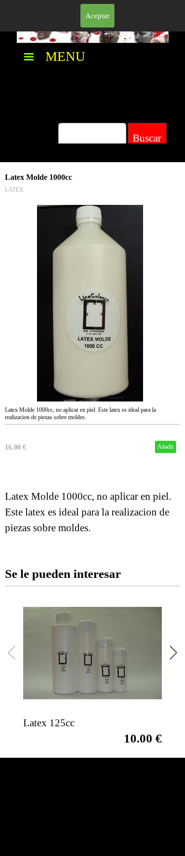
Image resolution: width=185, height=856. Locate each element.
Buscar (147, 138)
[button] (173, 653)
